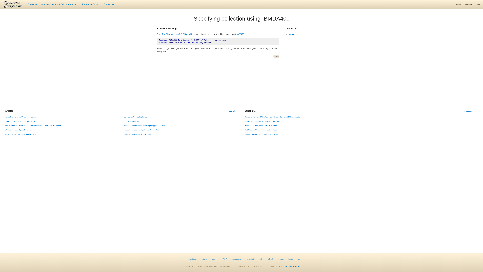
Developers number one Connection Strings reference (52, 4)
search (214, 259)
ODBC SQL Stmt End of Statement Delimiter (262, 121)
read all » (232, 111)
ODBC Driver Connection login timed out (261, 130)
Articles (9, 111)
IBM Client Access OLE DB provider (178, 34)
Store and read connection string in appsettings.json (144, 126)
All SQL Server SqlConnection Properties (21, 134)
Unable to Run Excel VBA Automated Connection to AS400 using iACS (272, 117)
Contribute (468, 4)
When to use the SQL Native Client (137, 134)
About (458, 4)
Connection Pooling (131, 121)
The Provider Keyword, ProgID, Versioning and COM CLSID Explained (33, 126)
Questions (250, 111)
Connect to (291, 28)
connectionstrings (190, 259)
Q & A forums (109, 4)
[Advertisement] (241, 83)
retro (261, 259)
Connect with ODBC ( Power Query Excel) (261, 134)
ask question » (470, 111)
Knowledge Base (90, 4)
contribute (251, 259)
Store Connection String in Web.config (20, 121)
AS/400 (240, 34)
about (270, 259)
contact (281, 259)
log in (477, 4)
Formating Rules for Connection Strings (20, 117)
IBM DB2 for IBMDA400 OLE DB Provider (261, 126)
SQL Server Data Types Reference (19, 130)
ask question (237, 259)
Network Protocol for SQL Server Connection (141, 130)
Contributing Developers (291, 266)
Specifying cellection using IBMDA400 (242, 18)
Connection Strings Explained (135, 117)
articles (204, 259)
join (299, 259)
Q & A (224, 259)
